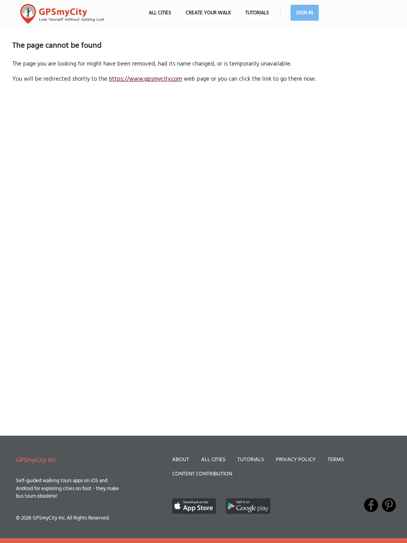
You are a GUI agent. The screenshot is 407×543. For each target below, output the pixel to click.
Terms (336, 459)
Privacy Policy (296, 459)
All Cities (160, 13)
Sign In (304, 13)
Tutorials (257, 13)
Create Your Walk (208, 13)
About (180, 459)
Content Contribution (202, 474)
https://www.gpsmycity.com (145, 79)
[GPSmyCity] (62, 14)
